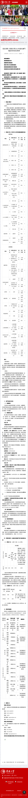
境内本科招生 (12, 36)
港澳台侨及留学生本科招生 (18, 42)
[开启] (26, 2)
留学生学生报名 (12, 37)
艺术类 (17, 37)
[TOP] (24, 792)
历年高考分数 (19, 36)
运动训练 (22, 37)
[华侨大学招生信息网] (9, 2)
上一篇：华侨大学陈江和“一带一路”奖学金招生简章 (14, 762)
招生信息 (10, 42)
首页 (6, 42)
